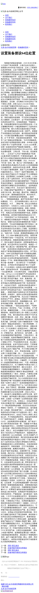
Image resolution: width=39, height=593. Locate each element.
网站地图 (5, 586)
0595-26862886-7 (32, 7)
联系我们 (8, 24)
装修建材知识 (10, 20)
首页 (7, 15)
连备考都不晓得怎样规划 (17, 548)
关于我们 (8, 17)
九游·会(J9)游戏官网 (8, 47)
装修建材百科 (10, 22)
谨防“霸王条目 (13, 546)
